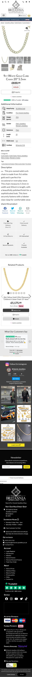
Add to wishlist (17, 96)
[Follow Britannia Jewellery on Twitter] (21, 599)
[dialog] (16, 672)
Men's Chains (5, 158)
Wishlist (8, 555)
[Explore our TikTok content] (26, 599)
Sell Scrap (23, 15)
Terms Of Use (10, 568)
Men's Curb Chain (20, 163)
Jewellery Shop (20, 12)
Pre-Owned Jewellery (22, 113)
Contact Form (9, 544)
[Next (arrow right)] (2, 483)
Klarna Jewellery (22, 155)
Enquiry (17, 92)
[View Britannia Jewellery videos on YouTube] (16, 599)
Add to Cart (17, 310)
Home (2, 22)
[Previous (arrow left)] (0, 483)
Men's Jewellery (21, 123)
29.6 (17, 117)
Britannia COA (20, 145)
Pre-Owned (14, 12)
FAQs (8, 577)
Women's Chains (15, 158)
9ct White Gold (20, 108)
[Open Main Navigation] (3, 15)
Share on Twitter (12, 212)
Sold (16, 87)
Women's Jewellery (22, 125)
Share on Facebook (5, 212)
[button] (5, 1)
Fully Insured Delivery (24, 224)
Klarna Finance (10, 557)
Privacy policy (10, 575)
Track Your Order (11, 562)
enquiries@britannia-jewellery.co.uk (16, 542)
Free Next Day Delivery (8, 225)
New (10, 12)
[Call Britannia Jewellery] (23, 1)
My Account (10, 553)
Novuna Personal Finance (14, 560)
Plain (17, 130)
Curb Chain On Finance (8, 163)
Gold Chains (18, 22)
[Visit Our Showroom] (29, 1)
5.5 (17, 141)
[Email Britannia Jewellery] (26, 1)
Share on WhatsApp (20, 212)
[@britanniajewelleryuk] (9, 370)
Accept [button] (22, 674)
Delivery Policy (10, 571)
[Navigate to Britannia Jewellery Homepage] (16, 6)
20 (16, 134)
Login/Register (10, 551)
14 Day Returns (8, 236)
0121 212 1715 (9, 540)
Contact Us (9, 579)
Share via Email (27, 212)
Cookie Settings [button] (11, 674)
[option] (16, 478)
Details (16, 319)
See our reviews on (12, 255)
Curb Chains (25, 22)
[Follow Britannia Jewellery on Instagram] (11, 599)
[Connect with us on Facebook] (6, 599)
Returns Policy (10, 573)
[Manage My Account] (2, 1)
